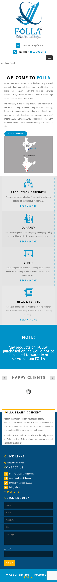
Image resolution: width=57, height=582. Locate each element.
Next (52, 378)
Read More (16, 134)
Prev (4, 378)
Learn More (28, 206)
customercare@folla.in (32, 45)
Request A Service (15, 463)
